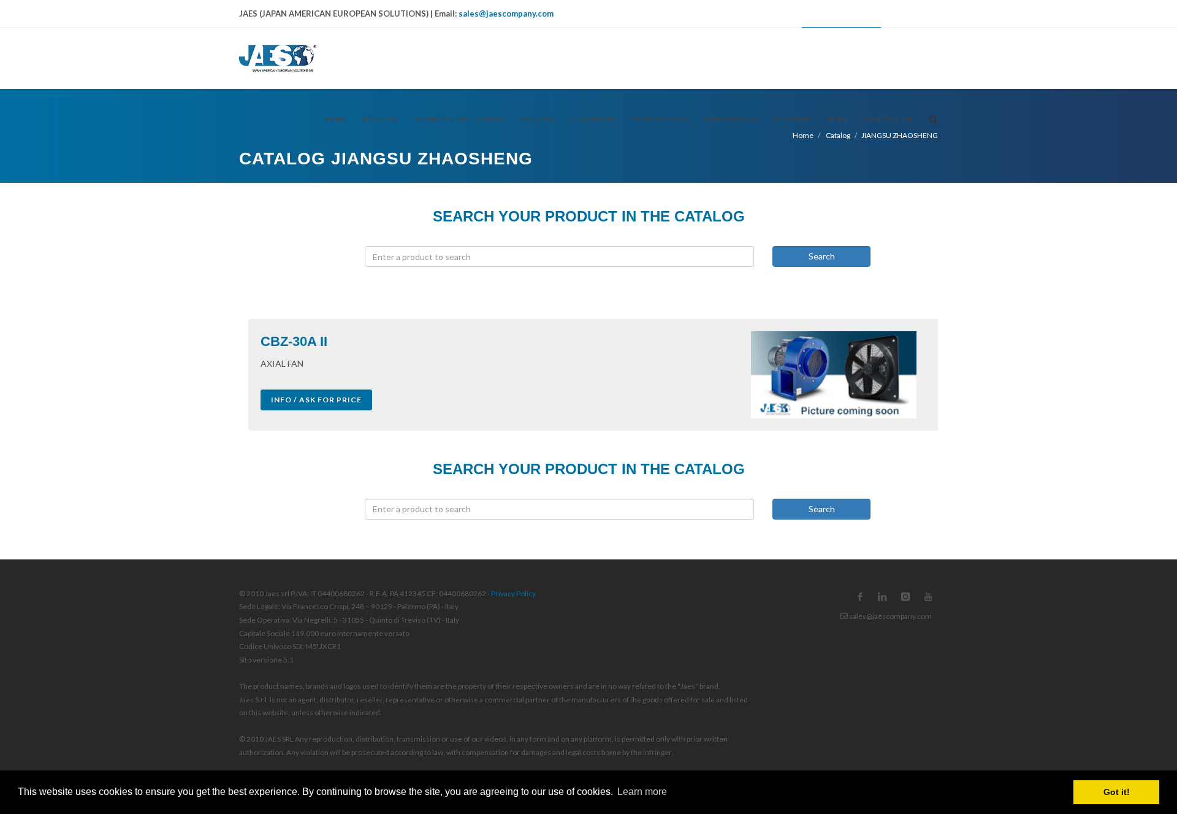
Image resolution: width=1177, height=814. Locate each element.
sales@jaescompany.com (506, 13)
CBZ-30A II (294, 341)
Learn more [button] (642, 791)
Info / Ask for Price (316, 399)
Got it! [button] (1116, 792)
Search (822, 256)
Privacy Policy (513, 593)
